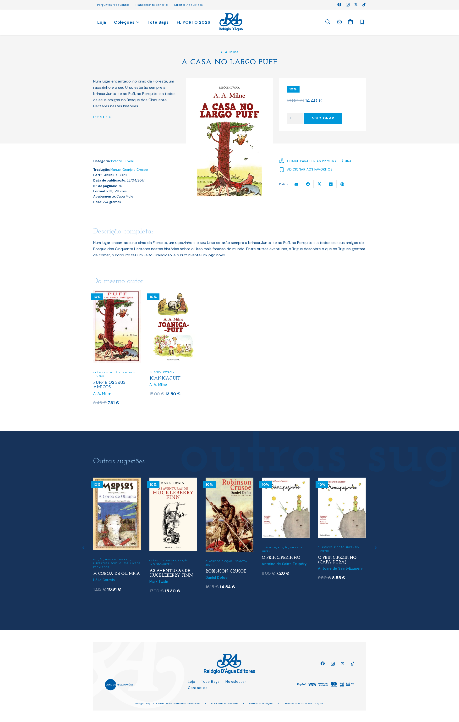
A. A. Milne (229, 52)
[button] (327, 22)
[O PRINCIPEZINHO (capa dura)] (342, 480)
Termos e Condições (261, 703)
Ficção (114, 372)
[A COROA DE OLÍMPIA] (117, 480)
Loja (191, 681)
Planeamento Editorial (152, 5)
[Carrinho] (350, 22)
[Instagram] (348, 5)
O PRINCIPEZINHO (281, 558)
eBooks (171, 560)
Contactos (198, 688)
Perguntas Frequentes (113, 5)
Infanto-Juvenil (122, 161)
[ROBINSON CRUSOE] (229, 480)
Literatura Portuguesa (111, 563)
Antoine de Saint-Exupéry (284, 564)
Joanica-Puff (164, 378)
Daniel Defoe (217, 577)
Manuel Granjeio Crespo (129, 170)
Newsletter (235, 681)
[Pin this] (342, 184)
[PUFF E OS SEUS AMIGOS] (117, 292)
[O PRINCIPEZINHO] (286, 480)
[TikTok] (364, 4)
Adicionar (322, 118)
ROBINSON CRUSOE (226, 571)
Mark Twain (158, 581)
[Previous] (84, 547)
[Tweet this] (319, 184)
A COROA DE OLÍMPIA (116, 574)
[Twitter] (356, 4)
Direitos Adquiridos (188, 5)
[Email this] (296, 184)
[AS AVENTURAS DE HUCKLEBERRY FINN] (173, 480)
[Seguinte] (375, 547)
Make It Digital (314, 703)
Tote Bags (210, 681)
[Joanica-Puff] (173, 292)
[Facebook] (339, 4)
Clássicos (100, 372)
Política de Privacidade (225, 703)
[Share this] (308, 184)
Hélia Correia (104, 580)
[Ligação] (231, 22)
